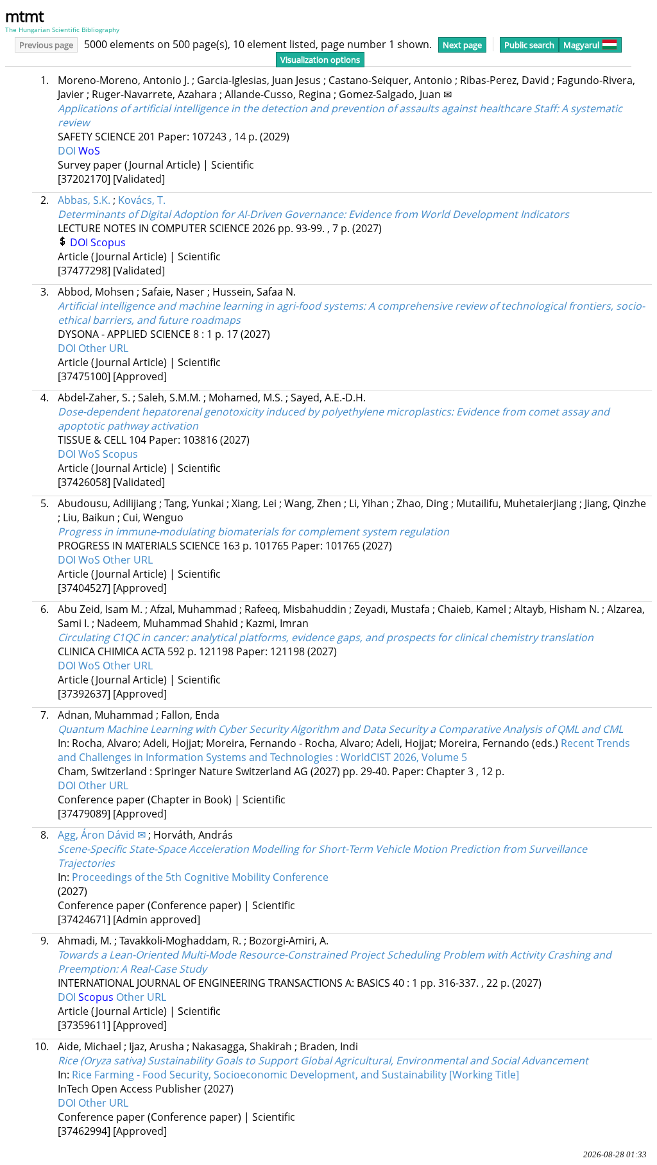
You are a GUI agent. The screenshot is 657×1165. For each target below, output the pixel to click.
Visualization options (320, 59)
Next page (462, 45)
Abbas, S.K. (84, 200)
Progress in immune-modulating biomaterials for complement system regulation (253, 531)
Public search (529, 45)
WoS (89, 151)
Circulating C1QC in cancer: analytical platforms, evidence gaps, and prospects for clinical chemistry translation (325, 637)
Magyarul (581, 45)
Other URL (103, 348)
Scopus (108, 242)
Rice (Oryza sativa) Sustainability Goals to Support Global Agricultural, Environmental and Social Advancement (323, 1060)
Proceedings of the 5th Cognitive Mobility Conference (200, 877)
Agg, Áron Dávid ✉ (102, 835)
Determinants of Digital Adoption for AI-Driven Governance (313, 214)
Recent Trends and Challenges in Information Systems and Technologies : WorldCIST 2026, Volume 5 (344, 750)
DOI (68, 151)
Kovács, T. (142, 200)
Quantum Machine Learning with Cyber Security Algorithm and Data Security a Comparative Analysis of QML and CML (340, 729)
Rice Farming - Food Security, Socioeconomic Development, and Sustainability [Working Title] (295, 1075)
